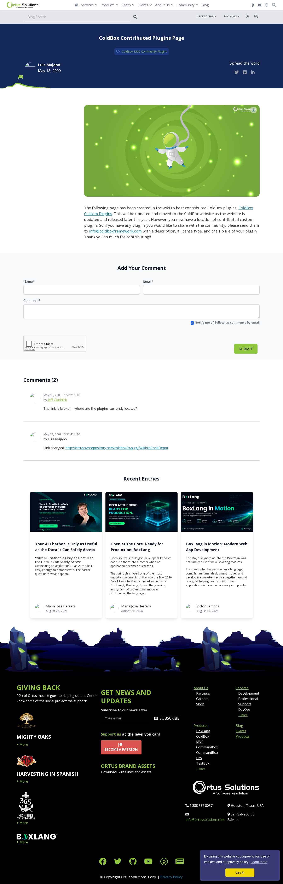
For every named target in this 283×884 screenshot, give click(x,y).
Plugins (162, 51)
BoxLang (203, 731)
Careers (202, 698)
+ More (22, 744)
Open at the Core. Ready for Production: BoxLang (137, 546)
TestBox (202, 763)
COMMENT (44, 100)
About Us (201, 688)
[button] (266, 5)
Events (241, 731)
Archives (231, 16)
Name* (29, 281)
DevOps (244, 709)
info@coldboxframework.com (115, 231)
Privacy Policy (171, 876)
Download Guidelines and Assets (126, 772)
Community (149, 51)
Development (248, 693)
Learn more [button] (258, 862)
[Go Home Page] (76, 5)
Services (242, 688)
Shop (200, 704)
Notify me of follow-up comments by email (227, 322)
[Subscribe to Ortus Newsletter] (179, 861)
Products (201, 725)
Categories (205, 16)
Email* (148, 281)
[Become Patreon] (165, 861)
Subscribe (169, 718)
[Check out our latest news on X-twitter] (118, 861)
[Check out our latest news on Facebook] (103, 861)
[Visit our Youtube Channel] (149, 861)
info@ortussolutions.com (205, 819)
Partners (203, 693)
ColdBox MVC (131, 51)
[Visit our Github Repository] (133, 861)
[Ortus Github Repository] (253, 5)
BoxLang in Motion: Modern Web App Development (216, 546)
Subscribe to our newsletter (124, 710)
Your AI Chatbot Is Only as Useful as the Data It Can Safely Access (66, 546)
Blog (205, 5)
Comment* (31, 300)
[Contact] (259, 5)
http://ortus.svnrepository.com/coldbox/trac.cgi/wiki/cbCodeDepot (116, 448)
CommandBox (207, 747)
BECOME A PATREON (121, 749)
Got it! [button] (240, 872)
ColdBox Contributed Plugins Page (141, 37)
